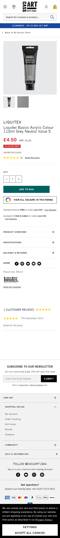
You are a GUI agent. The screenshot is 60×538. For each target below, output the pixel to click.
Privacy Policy (43, 519)
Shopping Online (15, 407)
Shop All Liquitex (12, 287)
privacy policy (23, 385)
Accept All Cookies (30, 532)
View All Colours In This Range (33, 199)
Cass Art (8, 398)
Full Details (50, 210)
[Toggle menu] (5, 6)
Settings (30, 527)
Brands (8, 429)
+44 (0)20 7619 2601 (43, 488)
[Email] (34, 264)
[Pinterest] (22, 264)
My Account (11, 414)
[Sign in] (46, 6)
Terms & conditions (36, 385)
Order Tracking (13, 419)
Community (11, 445)
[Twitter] (28, 264)
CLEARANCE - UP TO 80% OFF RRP (30, 26)
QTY (5, 172)
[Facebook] (17, 264)
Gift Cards (10, 424)
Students (9, 434)
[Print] (39, 264)
